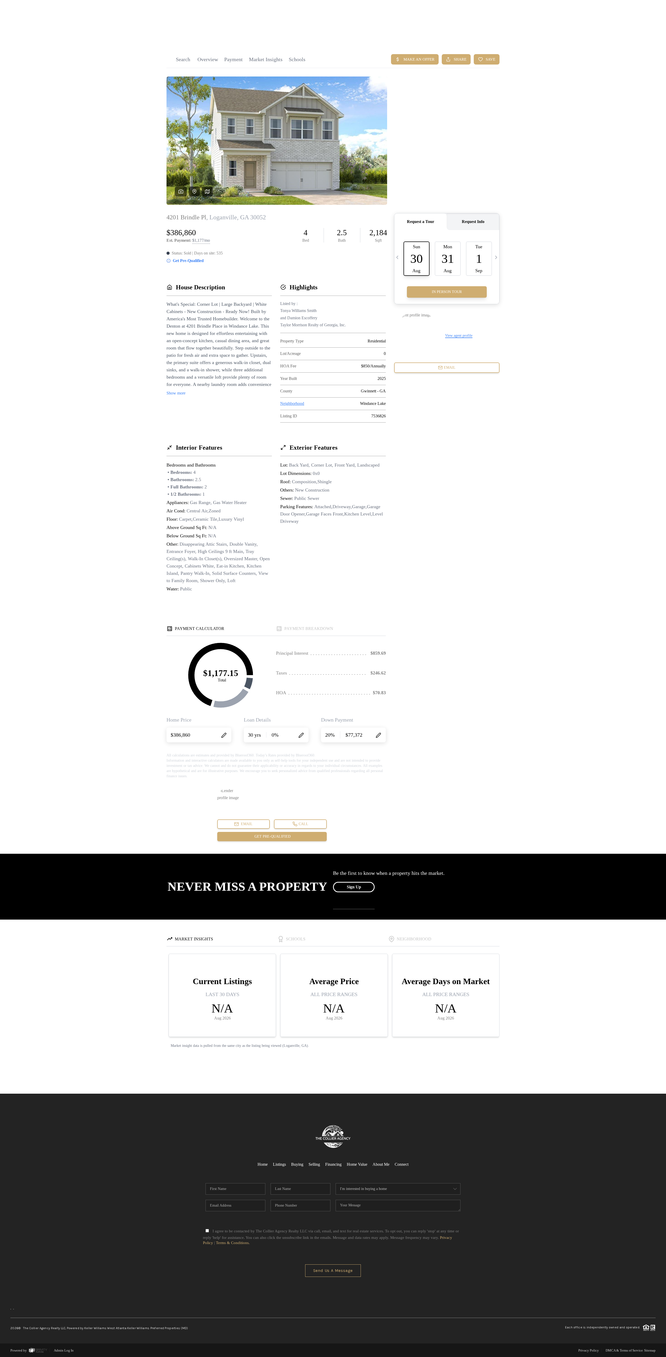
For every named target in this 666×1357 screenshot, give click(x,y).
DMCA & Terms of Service (624, 1350)
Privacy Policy (588, 1350)
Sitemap (650, 1350)
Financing (333, 1164)
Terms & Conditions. (233, 1243)
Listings (279, 1164)
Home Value (357, 1164)
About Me (381, 1164)
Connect (401, 1164)
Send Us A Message (333, 1270)
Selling (314, 1164)
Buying (297, 1164)
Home (263, 1164)
